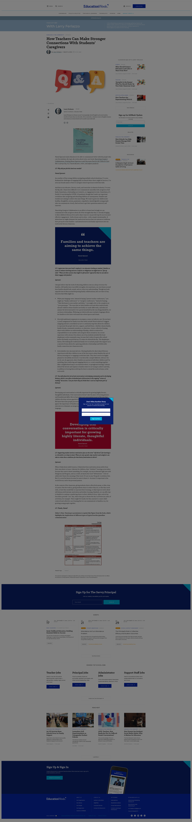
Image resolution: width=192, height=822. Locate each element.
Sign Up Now (96, 418)
